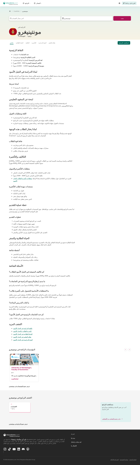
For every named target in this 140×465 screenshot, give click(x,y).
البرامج (27, 3)
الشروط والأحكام (114, 459)
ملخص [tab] (12, 43)
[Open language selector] (119, 3)
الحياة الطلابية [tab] (19, 43)
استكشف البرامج (124, 43)
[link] (25, 11)
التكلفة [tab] (27, 43)
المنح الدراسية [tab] (42, 43)
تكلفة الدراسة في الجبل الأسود (22, 328)
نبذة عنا (73, 438)
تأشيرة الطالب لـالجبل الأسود (22, 331)
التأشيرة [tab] (34, 43)
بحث (122, 18)
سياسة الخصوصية (124, 459)
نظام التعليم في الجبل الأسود (22, 337)
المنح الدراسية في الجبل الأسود (23, 340)
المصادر (38, 3)
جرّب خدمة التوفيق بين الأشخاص (111, 419)
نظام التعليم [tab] (52, 43)
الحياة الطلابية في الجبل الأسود (22, 334)
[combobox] (34, 18)
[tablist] (70, 43)
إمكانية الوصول (132, 459)
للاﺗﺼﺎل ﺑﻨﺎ (74, 446)
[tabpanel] (70, 194)
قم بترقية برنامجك (76, 442)
